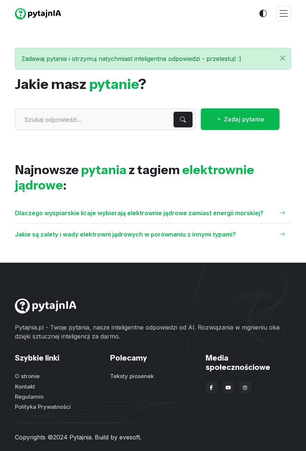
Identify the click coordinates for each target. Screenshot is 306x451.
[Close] (282, 58)
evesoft (129, 437)
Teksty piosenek (132, 376)
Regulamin (29, 396)
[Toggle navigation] (283, 13)
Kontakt (25, 386)
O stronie (27, 376)
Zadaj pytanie (243, 119)
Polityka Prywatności (43, 406)
